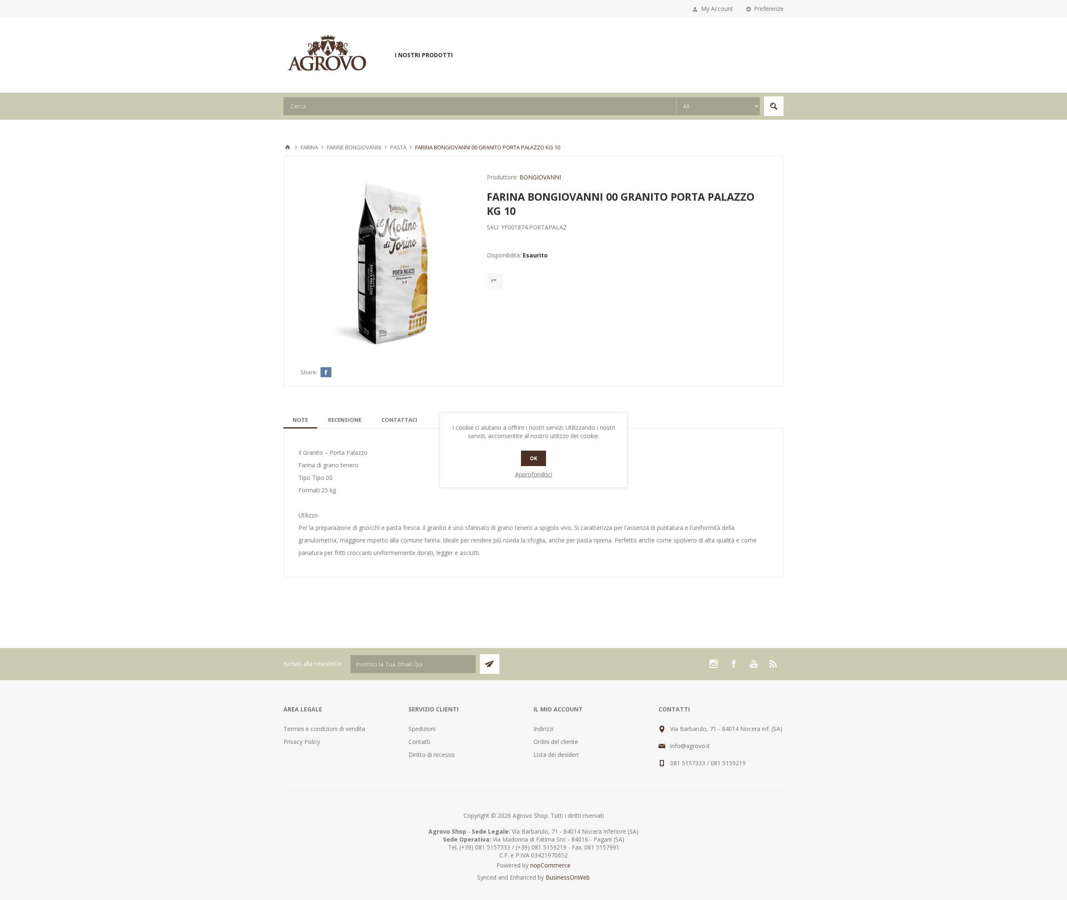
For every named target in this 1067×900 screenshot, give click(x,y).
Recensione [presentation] (344, 420)
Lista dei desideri (556, 755)
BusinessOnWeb (568, 877)
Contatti (419, 742)
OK (533, 458)
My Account (717, 9)
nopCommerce (550, 865)
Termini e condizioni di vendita (324, 729)
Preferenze (769, 9)
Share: (309, 372)
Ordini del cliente (556, 742)
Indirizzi (544, 729)
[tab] (300, 420)
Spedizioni (422, 729)
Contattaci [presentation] (399, 420)
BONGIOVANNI (540, 177)
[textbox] (479, 106)
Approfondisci (533, 474)
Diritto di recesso (431, 755)
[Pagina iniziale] (287, 147)
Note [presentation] (300, 420)
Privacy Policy (301, 742)
